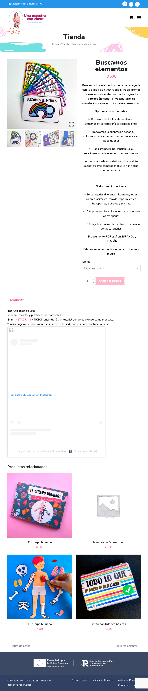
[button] (139, 17)
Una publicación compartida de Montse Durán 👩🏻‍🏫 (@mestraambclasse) (56, 451)
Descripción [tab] (17, 300)
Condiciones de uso (129, 685)
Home (55, 44)
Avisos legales (79, 680)
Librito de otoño (19, 646)
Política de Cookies (102, 680)
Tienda (65, 44)
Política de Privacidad (129, 680)
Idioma (86, 261)
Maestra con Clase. (21, 680)
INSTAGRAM (23, 319)
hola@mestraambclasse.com (26, 3)
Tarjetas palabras (127, 646)
